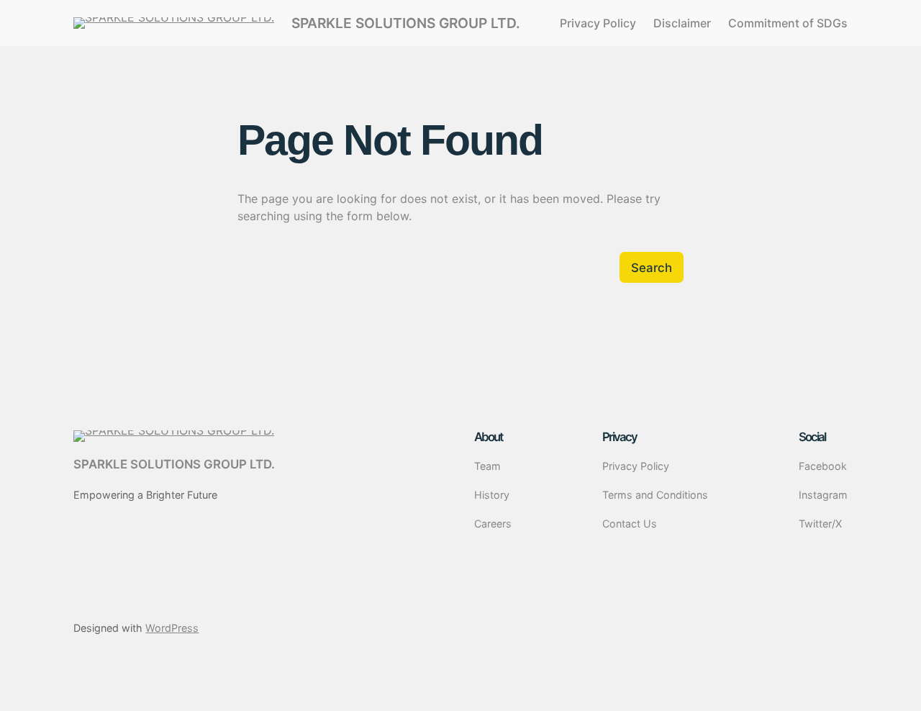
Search (651, 268)
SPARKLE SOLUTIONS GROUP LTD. (405, 23)
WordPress (172, 628)
